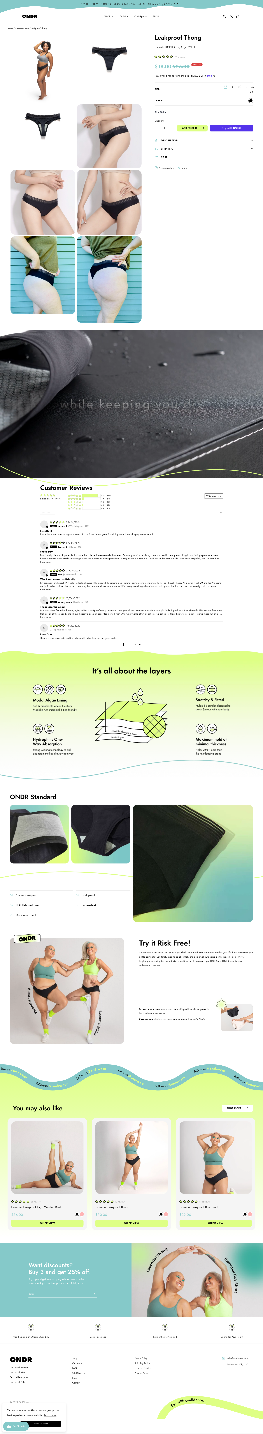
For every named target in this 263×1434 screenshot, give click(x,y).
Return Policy (141, 1358)
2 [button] (128, 644)
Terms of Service (143, 1368)
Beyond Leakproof (19, 1377)
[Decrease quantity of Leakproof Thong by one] (158, 127)
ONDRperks (140, 16)
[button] (164, 56)
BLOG (156, 16)
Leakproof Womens (20, 1367)
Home (10, 28)
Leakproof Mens (18, 1372)
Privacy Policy (141, 1373)
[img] (57, 522)
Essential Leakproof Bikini (111, 1207)
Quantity (159, 120)
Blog (74, 1377)
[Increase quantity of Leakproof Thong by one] (170, 127)
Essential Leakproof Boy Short (198, 1207)
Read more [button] (45, 562)
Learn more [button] (50, 1415)
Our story (77, 1363)
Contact (76, 1382)
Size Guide (160, 112)
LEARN (122, 16)
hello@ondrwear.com (237, 1358)
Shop (74, 1358)
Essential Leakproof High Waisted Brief (36, 1207)
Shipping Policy (142, 1363)
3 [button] (132, 644)
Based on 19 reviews (50, 498)
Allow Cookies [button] (40, 1423)
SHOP (107, 16)
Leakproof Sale (22, 28)
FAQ (74, 1368)
